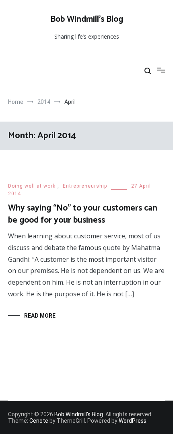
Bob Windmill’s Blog (86, 19)
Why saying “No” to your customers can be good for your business (82, 214)
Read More (40, 315)
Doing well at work (32, 186)
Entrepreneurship (85, 186)
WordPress (132, 420)
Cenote (38, 420)
